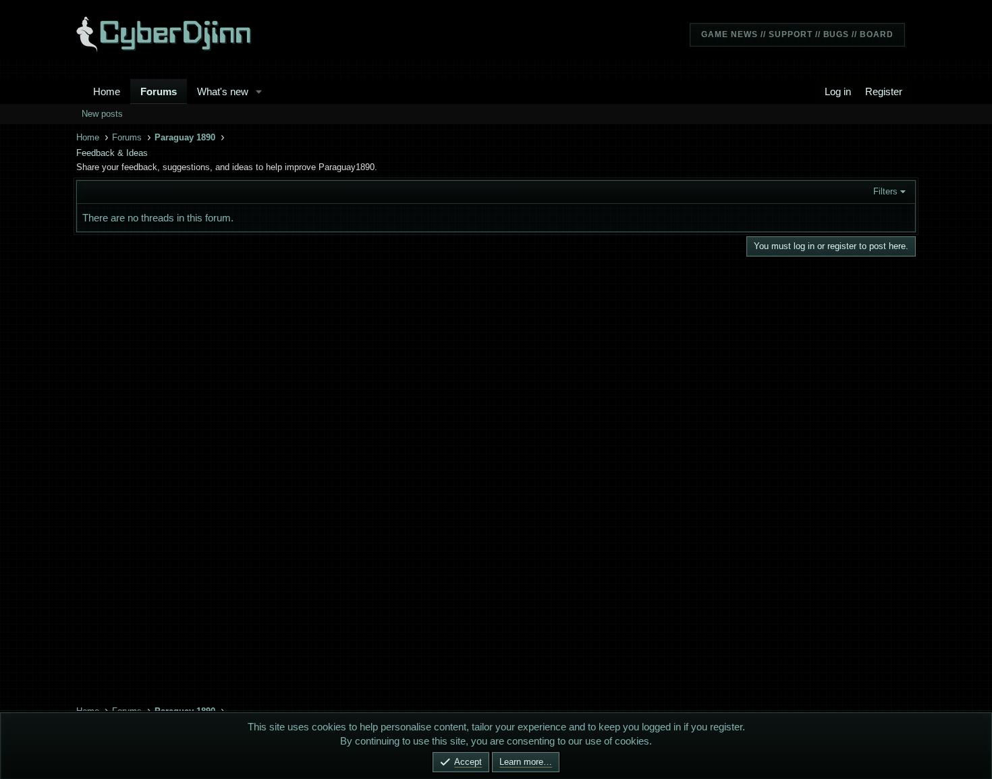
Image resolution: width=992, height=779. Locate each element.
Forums (158, 91)
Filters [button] (885, 191)
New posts (102, 114)
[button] (259, 91)
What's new (222, 91)
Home (106, 91)
